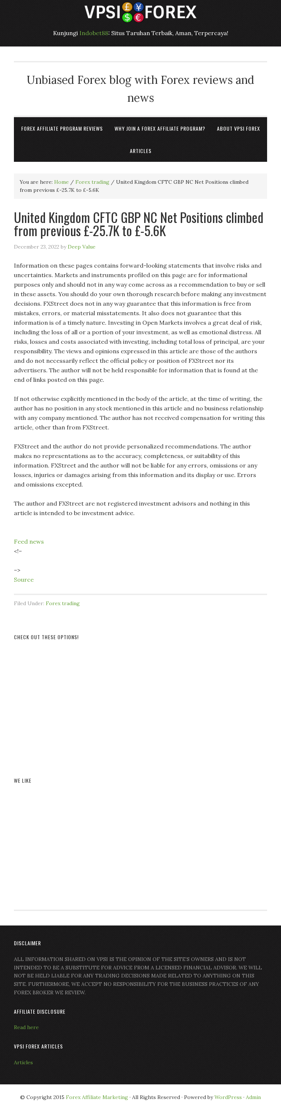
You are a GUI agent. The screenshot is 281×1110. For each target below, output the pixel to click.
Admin (253, 1097)
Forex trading (63, 603)
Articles (23, 1062)
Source (24, 579)
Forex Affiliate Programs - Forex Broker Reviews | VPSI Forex (140, 12)
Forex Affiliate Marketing (97, 1097)
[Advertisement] (140, 700)
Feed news (29, 541)
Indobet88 (93, 33)
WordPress (228, 1097)
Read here (26, 1027)
